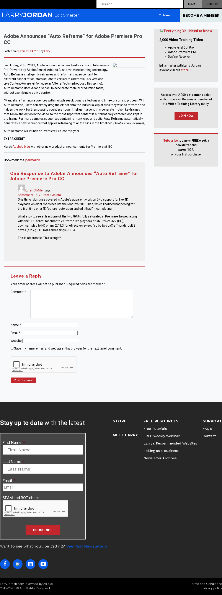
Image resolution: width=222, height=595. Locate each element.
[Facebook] (5, 564)
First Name (14, 442)
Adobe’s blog (21, 146)
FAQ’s (207, 429)
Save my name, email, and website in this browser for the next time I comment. (68, 348)
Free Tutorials (155, 429)
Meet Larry (125, 435)
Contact (209, 436)
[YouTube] (43, 564)
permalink (32, 160)
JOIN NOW (186, 116)
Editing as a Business (161, 451)
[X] (18, 564)
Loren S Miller (34, 190)
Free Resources (161, 421)
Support (212, 421)
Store (119, 421)
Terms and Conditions (206, 583)
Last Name (14, 461)
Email (15, 333)
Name (16, 325)
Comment (19, 292)
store (185, 70)
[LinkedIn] (30, 564)
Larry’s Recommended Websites (170, 443)
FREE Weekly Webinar (162, 436)
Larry (47, 51)
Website (16, 340)
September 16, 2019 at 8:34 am (39, 195)
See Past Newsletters (86, 546)
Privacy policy (212, 588)
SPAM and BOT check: (22, 497)
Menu (167, 15)
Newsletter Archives (160, 458)
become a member (201, 15)
